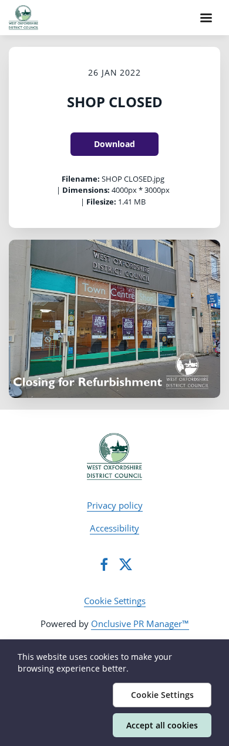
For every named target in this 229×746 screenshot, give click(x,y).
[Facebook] (103, 564)
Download (114, 143)
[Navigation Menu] (206, 17)
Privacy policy (115, 505)
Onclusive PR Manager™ (140, 623)
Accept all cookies (162, 725)
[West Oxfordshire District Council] (115, 456)
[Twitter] (125, 564)
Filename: (81, 178)
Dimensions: (86, 190)
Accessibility (114, 528)
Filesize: (101, 201)
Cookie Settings (115, 601)
